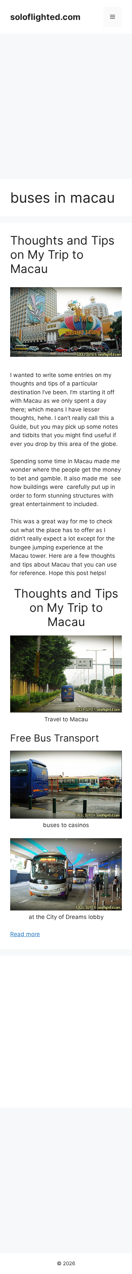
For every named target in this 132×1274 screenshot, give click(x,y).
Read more (25, 934)
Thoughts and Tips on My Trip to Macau (62, 254)
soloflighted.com (45, 17)
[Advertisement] (66, 103)
